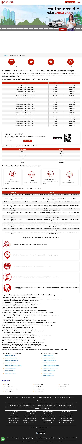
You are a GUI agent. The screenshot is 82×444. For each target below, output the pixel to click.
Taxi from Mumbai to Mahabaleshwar (47, 418)
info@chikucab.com (49, 427)
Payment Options (61, 437)
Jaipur (49, 397)
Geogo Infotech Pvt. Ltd (58, 441)
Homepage (6, 384)
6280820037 (39, 427)
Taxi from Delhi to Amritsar (14, 420)
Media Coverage (62, 438)
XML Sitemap (18, 438)
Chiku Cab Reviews (39, 391)
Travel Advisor (32, 438)
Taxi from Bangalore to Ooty (30, 418)
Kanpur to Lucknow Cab (48, 355)
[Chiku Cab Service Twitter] (37, 430)
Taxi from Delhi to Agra (14, 413)
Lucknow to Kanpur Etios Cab (11, 363)
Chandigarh (30, 397)
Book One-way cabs (8, 391)
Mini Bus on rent (67, 405)
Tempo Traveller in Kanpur (48, 375)
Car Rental (11, 403)
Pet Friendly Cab (44, 408)
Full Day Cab (36, 408)
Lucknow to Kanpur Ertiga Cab (11, 360)
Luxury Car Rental (14, 405)
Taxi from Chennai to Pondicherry (66, 416)
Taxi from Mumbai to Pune (48, 422)
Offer (27, 438)
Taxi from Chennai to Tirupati (66, 418)
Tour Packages (59, 403)
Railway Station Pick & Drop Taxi (13, 407)
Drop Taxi (59, 405)
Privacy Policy (17, 437)
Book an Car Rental (39, 384)
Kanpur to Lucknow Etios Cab (49, 363)
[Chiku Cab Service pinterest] (42, 430)
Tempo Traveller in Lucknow (11, 373)
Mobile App (43, 438)
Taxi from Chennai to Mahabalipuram (66, 420)
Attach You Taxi (63, 386)
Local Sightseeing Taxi (20, 403)
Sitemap (74, 437)
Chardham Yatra (32, 407)
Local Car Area (65, 407)
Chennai (24, 397)
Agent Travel (55, 438)
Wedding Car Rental (43, 407)
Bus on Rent (35, 403)
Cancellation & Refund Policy (41, 437)
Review (32, 437)
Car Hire (29, 403)
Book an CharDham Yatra (40, 386)
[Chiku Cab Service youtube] (41, 430)
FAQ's (23, 438)
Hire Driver (62, 388)
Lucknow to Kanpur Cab (10, 355)
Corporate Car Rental (54, 407)
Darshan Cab (41, 405)
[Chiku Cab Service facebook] (39, 430)
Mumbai (45, 397)
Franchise (38, 438)
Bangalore (18, 397)
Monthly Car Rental (25, 405)
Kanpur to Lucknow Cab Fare (49, 370)
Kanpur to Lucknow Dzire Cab (49, 358)
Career (50, 438)
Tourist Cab (51, 403)
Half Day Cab (73, 407)
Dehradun (71, 397)
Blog (47, 438)
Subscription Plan (68, 403)
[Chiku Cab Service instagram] (40, 430)
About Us (28, 437)
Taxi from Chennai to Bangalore (66, 413)
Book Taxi (24, 407)
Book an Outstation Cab (9, 386)
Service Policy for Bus (52, 437)
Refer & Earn (68, 437)
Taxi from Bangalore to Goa (30, 422)
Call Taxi (54, 405)
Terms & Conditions (9, 437)
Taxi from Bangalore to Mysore (30, 413)
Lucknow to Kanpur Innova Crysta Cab (13, 365)
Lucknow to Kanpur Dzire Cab (11, 358)
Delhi (35, 397)
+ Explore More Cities (41, 400)
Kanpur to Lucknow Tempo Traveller (50, 368)
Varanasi (54, 397)
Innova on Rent (43, 403)
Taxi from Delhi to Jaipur (14, 416)
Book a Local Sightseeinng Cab (11, 388)
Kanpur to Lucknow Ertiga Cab (49, 360)
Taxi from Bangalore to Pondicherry (30, 420)
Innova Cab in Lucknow (10, 370)
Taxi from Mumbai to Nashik (48, 420)
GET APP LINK (27, 140)
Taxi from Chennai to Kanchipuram (66, 422)
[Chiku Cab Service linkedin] (43, 430)
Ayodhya (66, 397)
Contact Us (23, 437)
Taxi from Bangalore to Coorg (30, 416)
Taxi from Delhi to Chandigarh (14, 418)
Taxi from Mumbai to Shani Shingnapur (48, 416)
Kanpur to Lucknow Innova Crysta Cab (51, 365)
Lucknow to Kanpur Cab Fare (11, 368)
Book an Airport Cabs (39, 388)
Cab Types (48, 405)
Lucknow (6, 55)
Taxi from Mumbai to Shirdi (48, 413)
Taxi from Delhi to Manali (14, 422)
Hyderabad (60, 397)
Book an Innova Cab (64, 384)
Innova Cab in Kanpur (47, 373)
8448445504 (32, 427)
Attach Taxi (34, 405)
